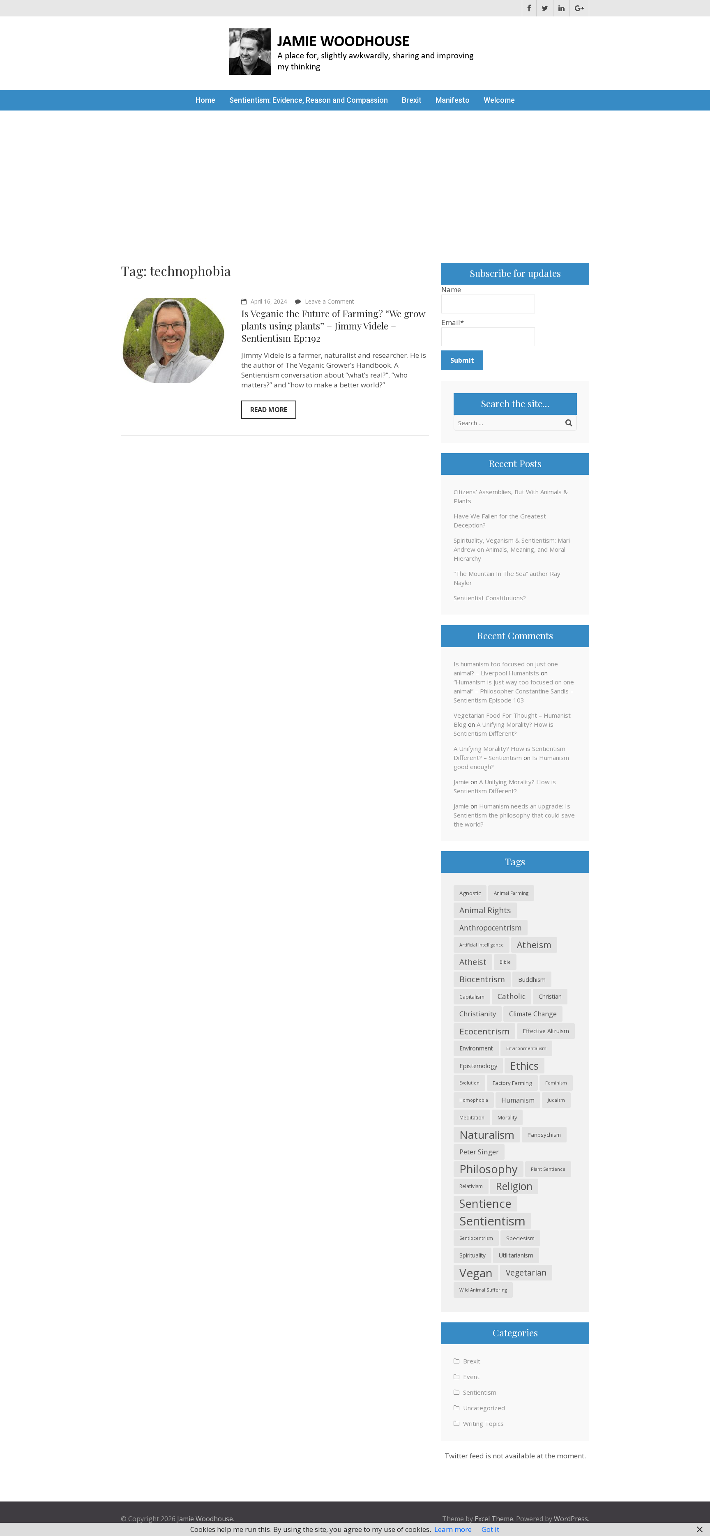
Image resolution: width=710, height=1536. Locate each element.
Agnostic (470, 893)
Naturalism (486, 1134)
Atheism (534, 945)
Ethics (524, 1066)
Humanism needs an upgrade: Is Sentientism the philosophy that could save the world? (514, 815)
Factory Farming (512, 1083)
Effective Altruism (546, 1031)
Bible (505, 962)
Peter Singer (479, 1151)
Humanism (518, 1100)
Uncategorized (484, 1408)
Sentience (485, 1203)
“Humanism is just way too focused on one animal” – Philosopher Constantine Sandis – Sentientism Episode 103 (514, 691)
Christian (550, 996)
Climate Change (533, 1013)
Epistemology (478, 1066)
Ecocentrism (484, 1031)
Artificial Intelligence (481, 945)
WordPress (571, 1518)
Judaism (556, 1100)
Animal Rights (485, 910)
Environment (476, 1048)
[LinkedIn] (561, 8)
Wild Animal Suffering (483, 1290)
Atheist (472, 961)
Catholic (512, 996)
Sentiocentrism (476, 1238)
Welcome (499, 100)
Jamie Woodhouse (205, 1518)
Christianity (477, 1013)
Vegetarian (526, 1272)
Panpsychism (544, 1134)
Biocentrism (482, 979)
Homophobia (473, 1100)
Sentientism (492, 1221)
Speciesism (520, 1238)
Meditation (471, 1117)
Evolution (469, 1083)
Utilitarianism (516, 1255)
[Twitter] (545, 8)
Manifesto (453, 100)
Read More (268, 409)
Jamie (461, 782)
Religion (514, 1186)
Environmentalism (526, 1048)
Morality (507, 1117)
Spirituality (472, 1255)
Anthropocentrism (490, 928)
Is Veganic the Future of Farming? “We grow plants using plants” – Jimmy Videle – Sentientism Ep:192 (333, 325)
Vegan (476, 1272)
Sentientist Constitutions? (490, 598)
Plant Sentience (548, 1169)
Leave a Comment (329, 301)
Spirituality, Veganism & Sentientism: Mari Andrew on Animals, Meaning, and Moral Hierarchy (512, 549)
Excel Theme (494, 1518)
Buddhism (532, 979)
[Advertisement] (355, 172)
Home (205, 100)
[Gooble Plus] (579, 8)
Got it (490, 1529)
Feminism (556, 1083)
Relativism (471, 1186)
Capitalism (471, 996)
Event (471, 1376)
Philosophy (488, 1169)
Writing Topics (483, 1423)
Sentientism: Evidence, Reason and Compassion (308, 100)
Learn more (453, 1529)
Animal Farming (511, 893)
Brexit (412, 100)
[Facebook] (529, 8)
